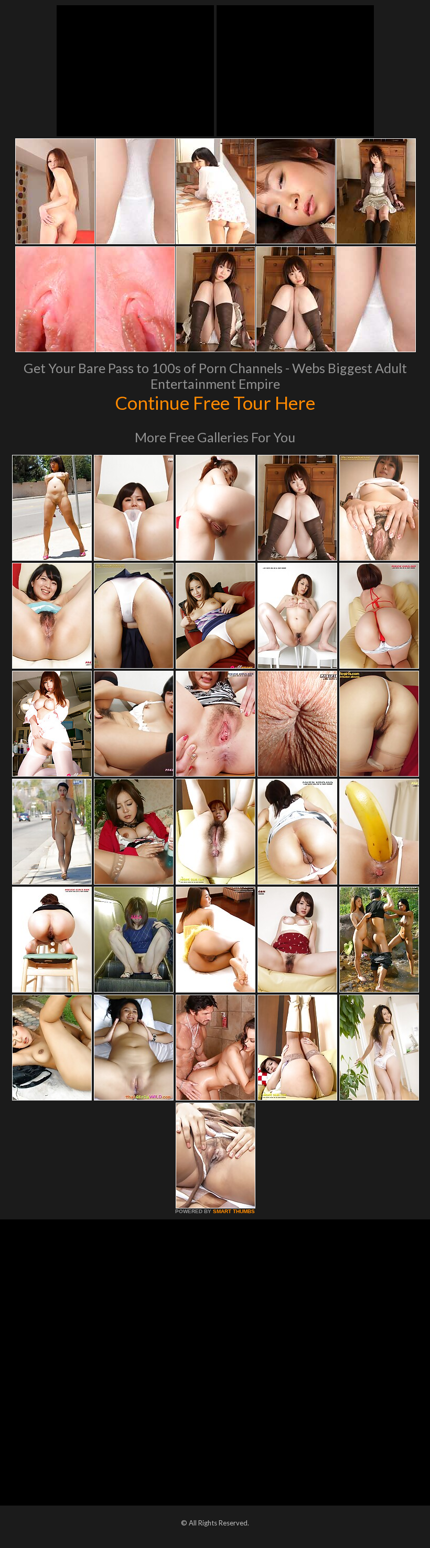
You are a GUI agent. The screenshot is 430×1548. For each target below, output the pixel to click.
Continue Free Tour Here (215, 402)
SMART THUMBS (234, 1211)
